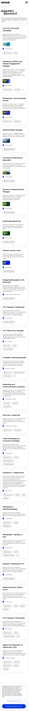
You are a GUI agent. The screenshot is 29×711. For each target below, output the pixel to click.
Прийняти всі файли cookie (14, 706)
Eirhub (2, 6)
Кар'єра (6, 6)
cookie (3, 696)
